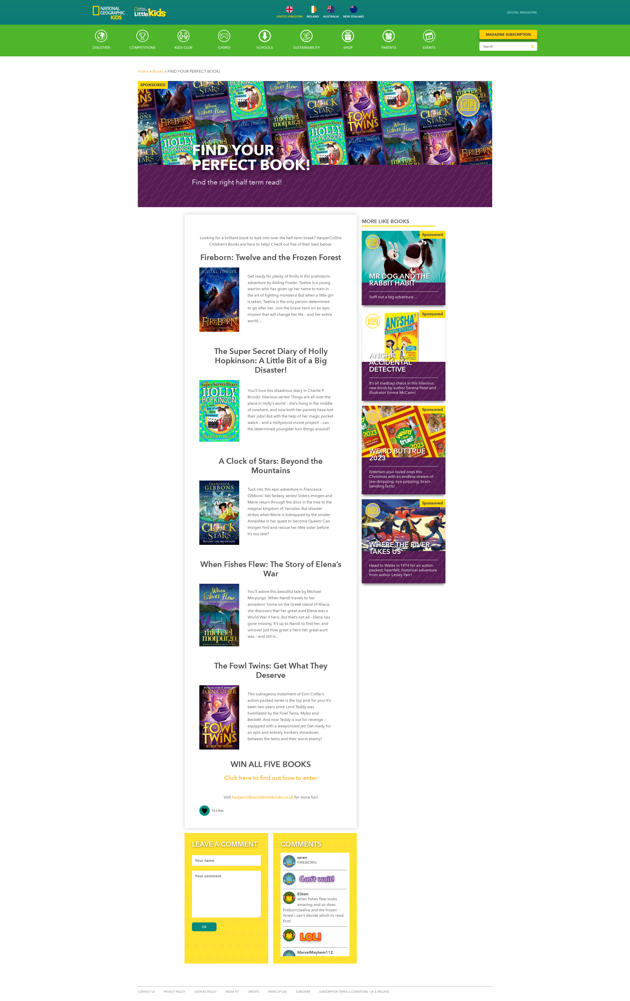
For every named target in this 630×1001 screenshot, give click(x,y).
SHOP (348, 48)
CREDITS (253, 991)
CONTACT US (146, 991)
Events (429, 48)
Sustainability (306, 48)
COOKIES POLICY (205, 991)
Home (143, 71)
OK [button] (204, 927)
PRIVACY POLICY (174, 991)
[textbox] (226, 860)
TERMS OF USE (277, 991)
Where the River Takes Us (399, 548)
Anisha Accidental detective (390, 362)
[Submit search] (532, 46)
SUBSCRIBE (303, 991)
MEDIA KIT (232, 991)
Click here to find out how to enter (270, 777)
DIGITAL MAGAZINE (522, 12)
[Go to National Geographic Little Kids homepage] (150, 18)
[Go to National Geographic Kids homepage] (109, 13)
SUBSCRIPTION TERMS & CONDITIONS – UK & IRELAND (354, 991)
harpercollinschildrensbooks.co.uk (262, 797)
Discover (101, 48)
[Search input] (503, 46)
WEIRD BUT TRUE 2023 (397, 454)
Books (158, 71)
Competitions (142, 48)
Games (224, 48)
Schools (264, 48)
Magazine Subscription (508, 34)
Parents (388, 48)
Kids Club (183, 48)
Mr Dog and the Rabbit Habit (399, 279)
